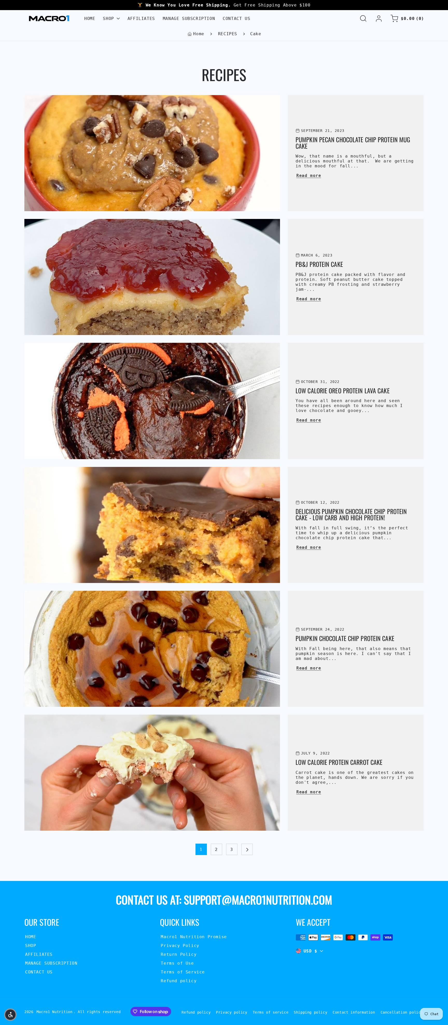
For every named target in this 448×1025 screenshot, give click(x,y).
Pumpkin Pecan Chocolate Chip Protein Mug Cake (87, 98)
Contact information (354, 1012)
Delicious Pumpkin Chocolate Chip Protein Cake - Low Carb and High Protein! (126, 470)
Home (198, 33)
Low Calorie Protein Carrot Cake (67, 717)
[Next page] (247, 849)
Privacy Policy (180, 945)
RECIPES (227, 33)
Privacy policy (231, 1012)
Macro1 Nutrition (55, 1012)
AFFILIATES (39, 954)
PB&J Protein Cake (48, 222)
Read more (308, 175)
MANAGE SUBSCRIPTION (51, 963)
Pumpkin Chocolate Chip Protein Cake (73, 594)
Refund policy (179, 980)
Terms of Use (177, 963)
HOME (30, 936)
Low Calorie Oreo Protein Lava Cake (71, 346)
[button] (363, 18)
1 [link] (201, 849)
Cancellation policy (402, 1012)
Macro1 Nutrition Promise (194, 936)
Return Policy (179, 954)
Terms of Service (183, 972)
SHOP (30, 945)
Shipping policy (310, 1012)
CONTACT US (39, 972)
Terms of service (271, 1012)
